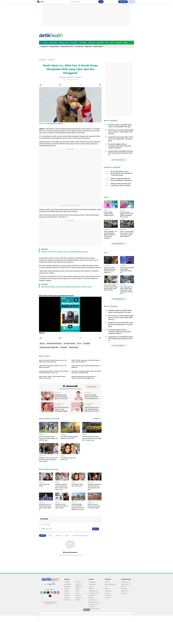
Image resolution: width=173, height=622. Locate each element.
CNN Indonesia (125, 582)
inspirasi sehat (73, 347)
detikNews (67, 582)
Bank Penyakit (98, 46)
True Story (91, 42)
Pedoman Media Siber (110, 584)
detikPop (78, 599)
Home (45, 42)
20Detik (77, 593)
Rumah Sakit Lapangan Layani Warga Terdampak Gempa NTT (127, 270)
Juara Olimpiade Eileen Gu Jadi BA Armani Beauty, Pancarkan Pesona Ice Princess (54, 371)
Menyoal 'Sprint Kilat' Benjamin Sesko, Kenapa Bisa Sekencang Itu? (64, 252)
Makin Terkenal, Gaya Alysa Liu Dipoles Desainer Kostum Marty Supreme (85, 361)
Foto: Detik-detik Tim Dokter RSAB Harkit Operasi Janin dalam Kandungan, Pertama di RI (126, 290)
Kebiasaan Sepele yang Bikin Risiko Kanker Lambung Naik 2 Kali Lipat (94, 486)
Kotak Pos (107, 588)
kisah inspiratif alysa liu (54, 343)
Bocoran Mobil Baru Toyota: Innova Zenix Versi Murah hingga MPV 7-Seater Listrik (91, 438)
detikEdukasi (67, 584)
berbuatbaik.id (92, 582)
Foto (106, 42)
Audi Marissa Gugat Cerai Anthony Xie (68, 458)
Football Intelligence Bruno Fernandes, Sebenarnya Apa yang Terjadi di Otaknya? (119, 146)
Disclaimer (107, 597)
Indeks (125, 42)
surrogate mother (69, 343)
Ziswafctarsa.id (93, 599)
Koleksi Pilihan (54, 46)
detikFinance (67, 586)
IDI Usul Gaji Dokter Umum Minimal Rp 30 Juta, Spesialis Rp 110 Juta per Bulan (121, 173)
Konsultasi (74, 42)
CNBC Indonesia (125, 584)
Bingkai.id (91, 597)
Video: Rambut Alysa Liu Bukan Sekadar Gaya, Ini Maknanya (85, 366)
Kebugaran (51, 59)
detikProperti (67, 599)
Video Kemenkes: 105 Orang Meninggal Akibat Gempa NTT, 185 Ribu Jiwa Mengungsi (110, 235)
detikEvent (91, 588)
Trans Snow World (93, 593)
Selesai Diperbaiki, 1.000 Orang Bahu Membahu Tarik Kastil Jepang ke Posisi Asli (77, 506)
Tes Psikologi (79, 46)
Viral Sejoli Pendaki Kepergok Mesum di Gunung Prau (69, 437)
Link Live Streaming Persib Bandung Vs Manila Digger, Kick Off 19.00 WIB (48, 438)
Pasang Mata (92, 584)
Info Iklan (107, 593)
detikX (77, 591)
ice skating (86, 343)
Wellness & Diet (64, 42)
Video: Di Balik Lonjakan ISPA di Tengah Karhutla (109, 213)
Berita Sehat (53, 42)
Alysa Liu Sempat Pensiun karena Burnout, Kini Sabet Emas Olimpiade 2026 (53, 361)
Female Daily (124, 591)
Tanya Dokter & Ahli (66, 46)
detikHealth (42, 59)
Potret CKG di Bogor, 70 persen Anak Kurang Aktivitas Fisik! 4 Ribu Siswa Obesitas (111, 287)
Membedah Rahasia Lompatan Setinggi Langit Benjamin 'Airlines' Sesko (66, 287)
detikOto (66, 597)
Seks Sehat (82, 42)
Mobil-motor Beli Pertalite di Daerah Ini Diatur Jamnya (61, 505)
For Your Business (93, 604)
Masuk (132, 1)
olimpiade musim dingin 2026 (49, 347)
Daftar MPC (123, 1)
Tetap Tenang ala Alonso (44, 485)
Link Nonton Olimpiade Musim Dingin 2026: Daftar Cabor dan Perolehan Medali (86, 371)
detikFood (78, 584)
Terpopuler (44, 46)
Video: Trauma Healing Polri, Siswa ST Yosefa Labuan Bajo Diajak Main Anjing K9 (126, 234)
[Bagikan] (80, 84)
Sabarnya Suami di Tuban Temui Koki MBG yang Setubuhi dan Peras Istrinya (48, 459)
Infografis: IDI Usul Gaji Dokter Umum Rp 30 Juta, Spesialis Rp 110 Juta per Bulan (120, 139)
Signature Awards (93, 591)
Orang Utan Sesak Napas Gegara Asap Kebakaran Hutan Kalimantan (110, 270)
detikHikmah (79, 597)
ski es (79, 343)
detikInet (66, 588)
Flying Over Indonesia (94, 602)
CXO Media (124, 593)
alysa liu (42, 343)
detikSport (67, 593)
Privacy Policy (108, 595)
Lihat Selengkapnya (118, 159)
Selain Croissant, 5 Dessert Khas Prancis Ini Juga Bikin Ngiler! (94, 505)
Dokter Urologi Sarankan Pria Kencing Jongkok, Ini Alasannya (121, 179)
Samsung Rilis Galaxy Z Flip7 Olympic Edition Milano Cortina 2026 (52, 377)
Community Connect (94, 608)
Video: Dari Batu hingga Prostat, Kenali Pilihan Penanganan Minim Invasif (126, 214)
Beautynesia (124, 588)
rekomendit (92, 606)
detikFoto (78, 595)
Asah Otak (100, 42)
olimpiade (63, 347)
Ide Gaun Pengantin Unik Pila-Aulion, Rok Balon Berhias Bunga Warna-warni (61, 486)
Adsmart (91, 586)
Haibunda (123, 586)
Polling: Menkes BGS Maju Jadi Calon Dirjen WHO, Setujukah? (121, 184)
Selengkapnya (96, 418)
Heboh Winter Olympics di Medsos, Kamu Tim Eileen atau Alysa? (52, 366)
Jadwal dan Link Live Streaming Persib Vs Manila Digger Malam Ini (45, 506)
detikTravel (78, 582)
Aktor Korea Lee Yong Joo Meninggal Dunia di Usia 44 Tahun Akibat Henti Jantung (120, 132)
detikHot (66, 591)
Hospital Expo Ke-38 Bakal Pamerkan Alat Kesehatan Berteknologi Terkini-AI (120, 153)
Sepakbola (67, 595)
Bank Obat (88, 46)
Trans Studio (92, 595)
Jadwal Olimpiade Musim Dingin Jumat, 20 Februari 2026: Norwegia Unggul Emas (83, 377)
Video (112, 42)
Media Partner (108, 591)
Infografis (118, 42)
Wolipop (78, 588)
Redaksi (107, 582)
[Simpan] (100, 84)
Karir (106, 586)
